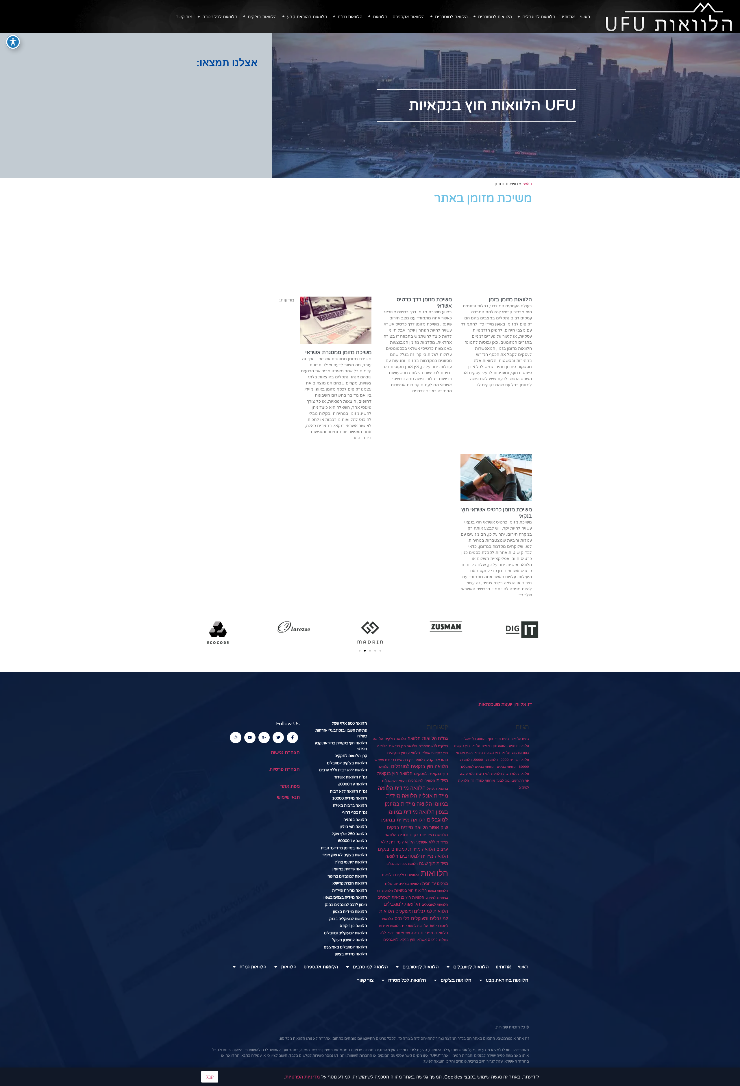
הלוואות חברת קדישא (349, 883)
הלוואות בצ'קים (262, 16)
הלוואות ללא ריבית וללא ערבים (481, 774)
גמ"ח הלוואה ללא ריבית (348, 791)
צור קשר (184, 16)
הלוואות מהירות (390, 926)
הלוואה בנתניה (519, 746)
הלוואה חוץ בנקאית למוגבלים (419, 766)
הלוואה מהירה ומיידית (349, 890)
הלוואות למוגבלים (538, 16)
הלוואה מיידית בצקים (407, 827)
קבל (210, 1077)
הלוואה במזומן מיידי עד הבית (344, 848)
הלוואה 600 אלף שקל (349, 723)
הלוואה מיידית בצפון (351, 954)
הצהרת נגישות (285, 752)
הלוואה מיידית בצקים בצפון (345, 897)
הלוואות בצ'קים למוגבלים (478, 767)
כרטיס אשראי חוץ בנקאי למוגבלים (410, 939)
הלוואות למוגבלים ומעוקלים (421, 911)
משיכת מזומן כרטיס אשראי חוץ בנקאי (496, 512)
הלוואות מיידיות (434, 932)
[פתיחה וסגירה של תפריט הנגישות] (13, 42)
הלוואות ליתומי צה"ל (351, 862)
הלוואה (414, 738)
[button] (359, 651)
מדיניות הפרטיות (302, 1077)
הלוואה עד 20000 (485, 760)
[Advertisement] (136, 114)
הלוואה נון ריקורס (353, 926)
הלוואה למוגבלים (421, 780)
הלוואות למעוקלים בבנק (348, 919)
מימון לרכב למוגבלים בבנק (346, 904)
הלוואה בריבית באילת (350, 805)
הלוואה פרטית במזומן (349, 869)
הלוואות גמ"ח (350, 16)
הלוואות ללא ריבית (516, 774)
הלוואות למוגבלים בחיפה (347, 876)
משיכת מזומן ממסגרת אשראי (338, 352)
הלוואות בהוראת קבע (307, 16)
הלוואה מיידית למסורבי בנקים (406, 849)
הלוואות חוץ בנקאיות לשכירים (401, 897)
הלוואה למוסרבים (451, 16)
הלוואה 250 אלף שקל (349, 834)
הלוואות (380, 16)
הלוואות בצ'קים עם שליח (403, 883)
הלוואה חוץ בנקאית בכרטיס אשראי (399, 760)
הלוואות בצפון (438, 891)
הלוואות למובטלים (435, 904)
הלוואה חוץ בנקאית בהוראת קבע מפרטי (483, 753)
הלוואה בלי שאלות (473, 739)
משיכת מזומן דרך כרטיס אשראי (424, 302)
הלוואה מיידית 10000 (514, 760)
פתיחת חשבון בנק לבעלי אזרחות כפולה (502, 780)
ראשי (585, 16)
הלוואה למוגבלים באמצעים (345, 947)
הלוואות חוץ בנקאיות (410, 890)
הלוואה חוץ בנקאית (495, 746)
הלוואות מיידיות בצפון (350, 911)
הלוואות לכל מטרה (219, 16)
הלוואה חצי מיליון (353, 826)
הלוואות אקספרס (409, 16)
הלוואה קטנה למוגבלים (402, 864)
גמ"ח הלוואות (519, 739)
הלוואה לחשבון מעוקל (349, 940)
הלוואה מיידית (410, 788)
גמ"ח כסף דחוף (498, 739)
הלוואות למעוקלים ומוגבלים (345, 933)
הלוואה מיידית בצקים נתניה (423, 834)
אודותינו (567, 16)
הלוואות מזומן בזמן (510, 299)
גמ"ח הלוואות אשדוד (350, 777)
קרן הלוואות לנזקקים (350, 756)
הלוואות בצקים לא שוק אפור (344, 855)
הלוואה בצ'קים (395, 739)
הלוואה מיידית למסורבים (424, 856)
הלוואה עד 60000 (352, 841)
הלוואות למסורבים (495, 16)
